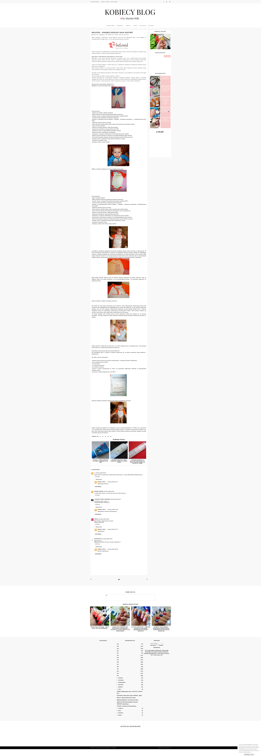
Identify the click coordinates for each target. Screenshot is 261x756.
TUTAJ (135, 427)
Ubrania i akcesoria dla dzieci (122, 34)
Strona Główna (95, 1)
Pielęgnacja (120, 25)
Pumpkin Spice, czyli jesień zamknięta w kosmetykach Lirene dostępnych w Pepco (165, 101)
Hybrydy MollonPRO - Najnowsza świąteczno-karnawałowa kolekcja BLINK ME (161, 629)
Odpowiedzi (99, 479)
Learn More (247, 754)
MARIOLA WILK (102, 481)
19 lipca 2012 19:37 (116, 499)
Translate (161, 645)
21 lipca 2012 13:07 (107, 538)
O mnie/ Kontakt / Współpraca (109, 1)
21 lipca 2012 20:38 (113, 549)
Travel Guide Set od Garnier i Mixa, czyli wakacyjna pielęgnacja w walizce (165, 89)
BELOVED (112, 34)
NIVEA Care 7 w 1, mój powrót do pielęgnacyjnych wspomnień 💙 (165, 110)
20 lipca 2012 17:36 (113, 509)
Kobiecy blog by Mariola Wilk (105, 747)
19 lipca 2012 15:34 (101, 472)
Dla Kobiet (151, 25)
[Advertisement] (160, 143)
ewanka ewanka (99, 491)
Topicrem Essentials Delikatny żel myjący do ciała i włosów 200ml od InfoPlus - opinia (137, 461)
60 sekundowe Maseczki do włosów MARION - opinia (129, 695)
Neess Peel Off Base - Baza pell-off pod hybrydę (100, 627)
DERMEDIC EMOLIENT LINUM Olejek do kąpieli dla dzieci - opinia (118, 461)
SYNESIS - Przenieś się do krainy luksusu (126, 706)
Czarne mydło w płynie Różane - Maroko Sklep (165, 77)
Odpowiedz (97, 476)
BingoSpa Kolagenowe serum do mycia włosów (127, 699)
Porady (135, 25)
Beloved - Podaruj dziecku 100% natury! (126, 697)
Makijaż (128, 25)
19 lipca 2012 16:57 (109, 491)
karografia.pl (167, 747)
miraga (96, 519)
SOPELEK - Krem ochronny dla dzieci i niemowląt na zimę (100, 461)
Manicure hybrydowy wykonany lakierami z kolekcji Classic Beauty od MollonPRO (120, 629)
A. (94, 472)
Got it (252, 754)
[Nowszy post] (90, 579)
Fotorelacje (143, 25)
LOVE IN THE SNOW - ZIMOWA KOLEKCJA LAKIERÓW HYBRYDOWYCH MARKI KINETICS (140, 629)
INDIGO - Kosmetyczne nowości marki (165, 120)
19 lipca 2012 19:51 (104, 519)
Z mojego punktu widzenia (102, 499)
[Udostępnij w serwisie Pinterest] (111, 437)
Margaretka (98, 538)
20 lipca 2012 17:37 (113, 481)
